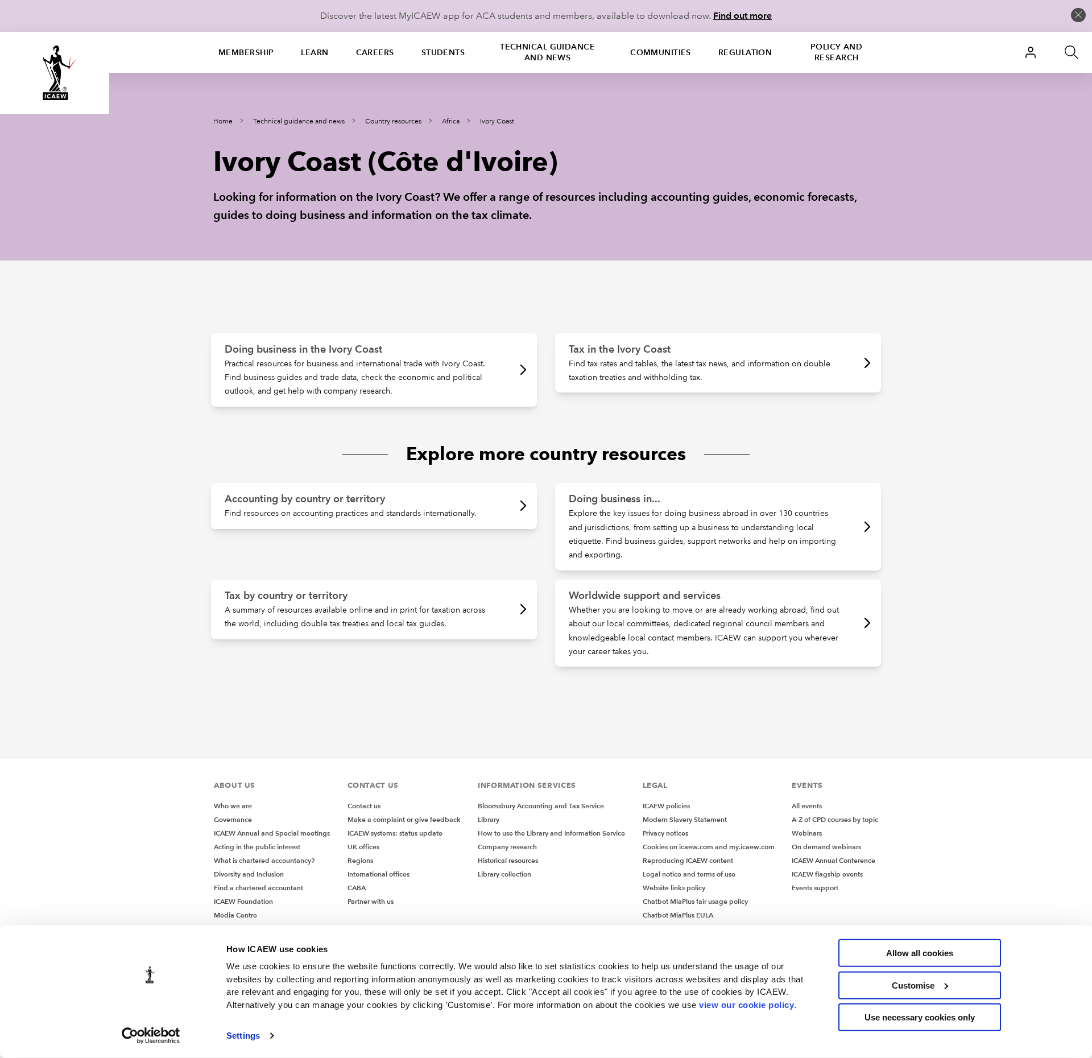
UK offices (363, 846)
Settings (243, 1035)
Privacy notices (665, 833)
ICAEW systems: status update (395, 833)
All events (807, 805)
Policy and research (836, 52)
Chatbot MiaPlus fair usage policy (695, 901)
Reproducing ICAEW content (688, 860)
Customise (913, 985)
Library (488, 819)
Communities (660, 52)
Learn (314, 52)
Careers (375, 52)
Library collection (504, 874)
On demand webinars (826, 846)
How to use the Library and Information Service (551, 833)
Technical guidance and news (547, 52)
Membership (246, 52)
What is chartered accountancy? (264, 860)
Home (223, 121)
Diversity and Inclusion (249, 874)
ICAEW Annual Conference (833, 860)
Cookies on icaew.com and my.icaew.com (709, 846)
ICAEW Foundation (243, 901)
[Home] (55, 73)
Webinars (807, 833)
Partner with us (371, 901)
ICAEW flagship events (827, 874)
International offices (379, 874)
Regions (360, 860)
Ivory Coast (497, 121)
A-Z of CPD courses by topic (835, 819)
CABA (357, 887)
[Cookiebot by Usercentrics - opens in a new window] (151, 1035)
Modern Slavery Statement (685, 819)
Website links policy (674, 887)
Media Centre (235, 915)
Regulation (745, 52)
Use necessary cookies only (919, 1017)
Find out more (742, 15)
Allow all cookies (919, 953)
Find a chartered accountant (258, 887)
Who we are (233, 805)
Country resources (393, 121)
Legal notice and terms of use (689, 874)
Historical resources (508, 860)
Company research (507, 846)
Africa (451, 121)
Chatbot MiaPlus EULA (678, 915)
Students (443, 52)
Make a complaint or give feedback (404, 819)
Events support (815, 887)
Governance (233, 819)
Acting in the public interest (257, 846)
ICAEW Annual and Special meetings (272, 833)
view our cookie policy (746, 1004)
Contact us (364, 805)
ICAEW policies (666, 805)
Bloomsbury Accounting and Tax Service (541, 805)
